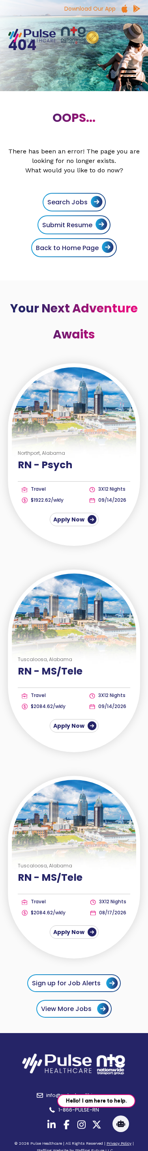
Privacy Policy (119, 1143)
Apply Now (69, 519)
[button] (126, 73)
